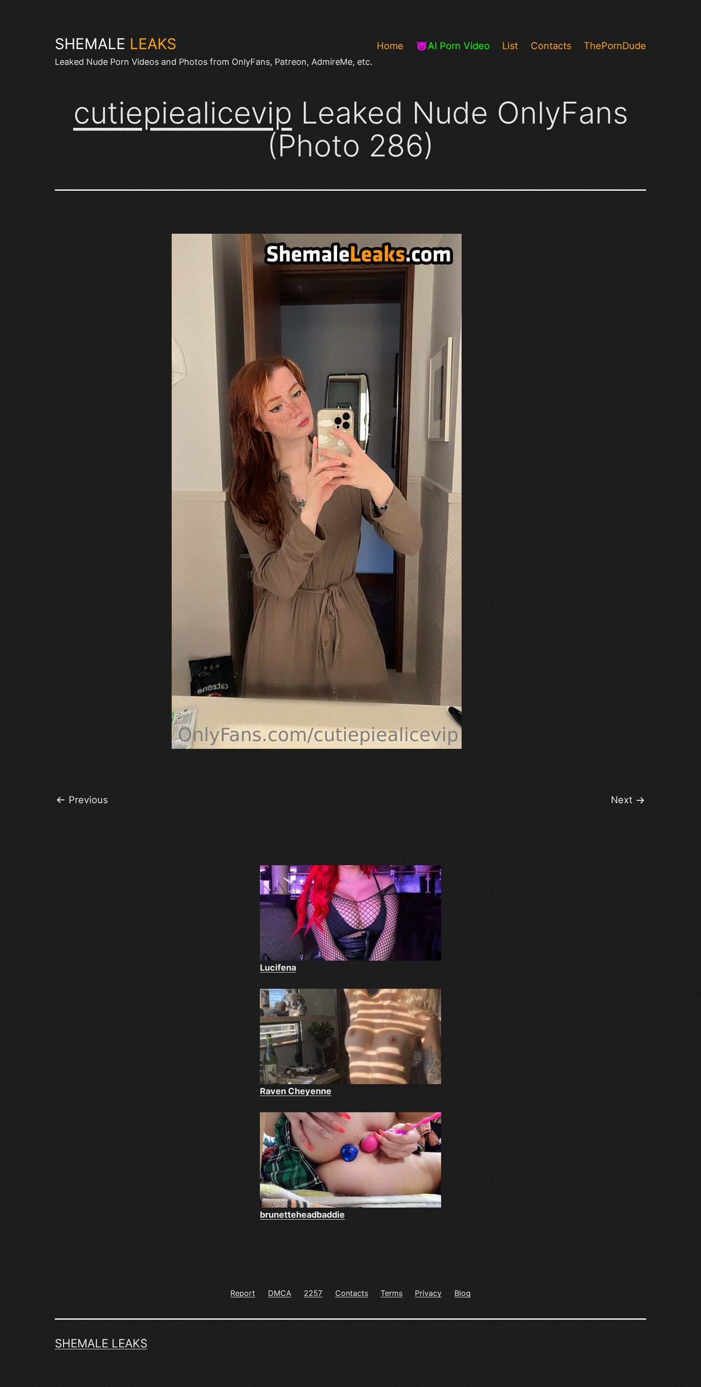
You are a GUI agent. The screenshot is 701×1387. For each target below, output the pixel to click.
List (510, 46)
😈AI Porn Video (453, 46)
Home (390, 46)
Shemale (115, 44)
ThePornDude (615, 46)
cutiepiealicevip (182, 112)
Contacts (551, 46)
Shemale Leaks (101, 1343)
